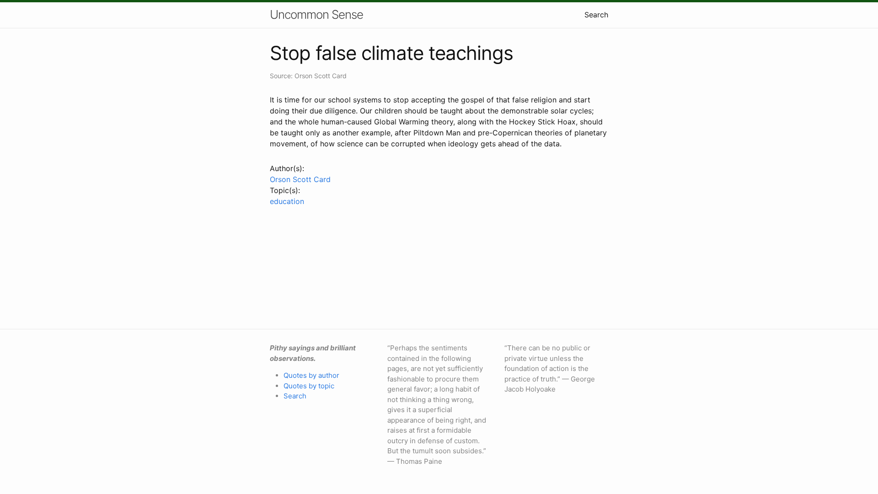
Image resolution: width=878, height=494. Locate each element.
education (287, 201)
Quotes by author (311, 375)
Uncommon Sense (316, 14)
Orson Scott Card (300, 179)
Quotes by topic (309, 385)
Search (596, 14)
